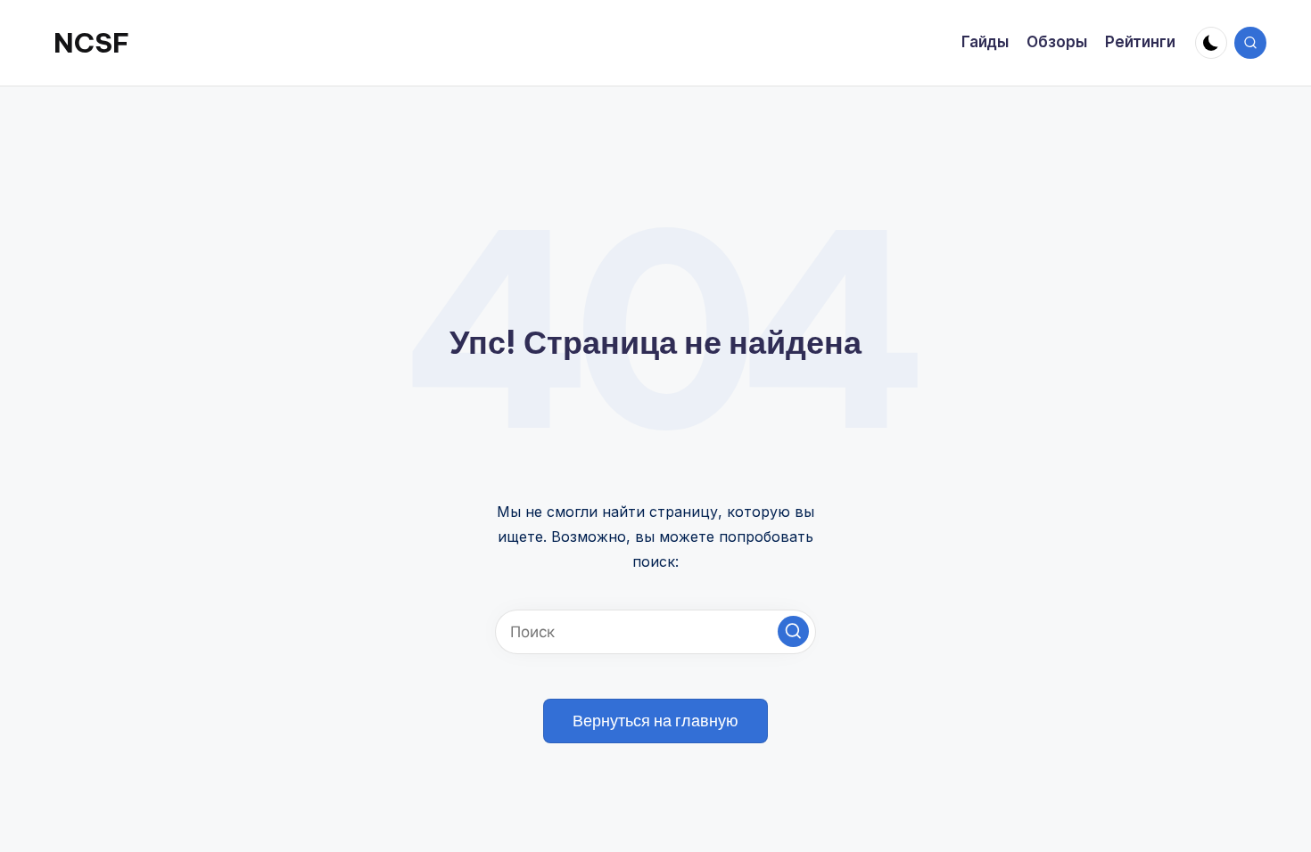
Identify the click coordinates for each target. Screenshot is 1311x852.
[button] (793, 631)
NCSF (91, 43)
